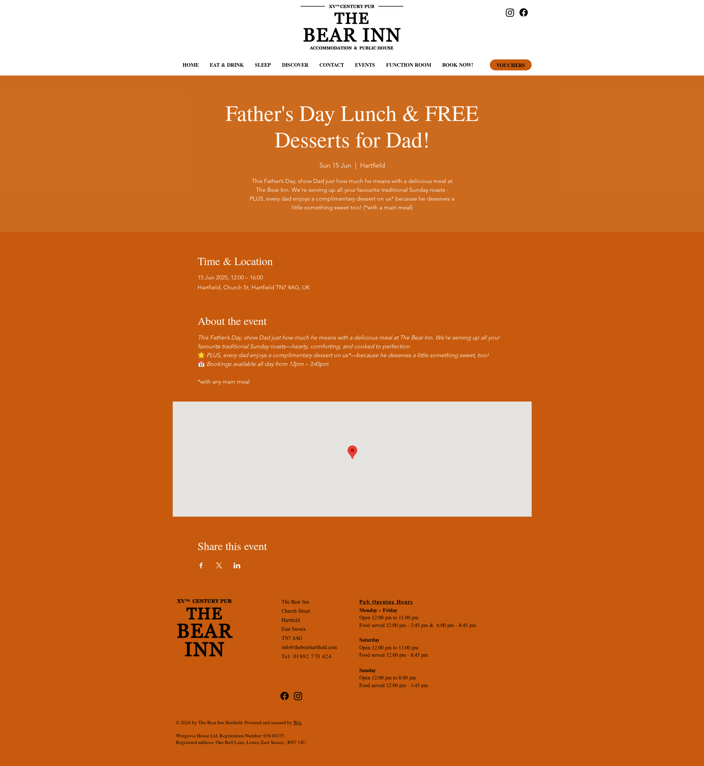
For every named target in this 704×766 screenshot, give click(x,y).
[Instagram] (510, 12)
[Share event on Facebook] (201, 565)
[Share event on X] (219, 565)
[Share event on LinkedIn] (237, 565)
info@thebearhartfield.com (309, 647)
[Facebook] (523, 12)
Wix (297, 722)
